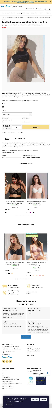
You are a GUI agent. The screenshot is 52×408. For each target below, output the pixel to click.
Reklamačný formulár (7, 389)
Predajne (38, 8)
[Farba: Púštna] (42, 276)
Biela (24, 157)
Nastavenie (9, 404)
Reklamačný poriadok (7, 381)
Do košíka (36, 127)
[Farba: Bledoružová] (39, 276)
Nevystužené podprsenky (29, 155)
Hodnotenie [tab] (20, 138)
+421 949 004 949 (9, 352)
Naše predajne (6, 354)
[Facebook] (3, 361)
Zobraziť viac (26, 337)
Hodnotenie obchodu (26, 301)
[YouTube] (10, 361)
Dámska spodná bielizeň (33, 349)
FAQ (3, 375)
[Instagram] (7, 361)
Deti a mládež (30, 355)
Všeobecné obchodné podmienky (10, 379)
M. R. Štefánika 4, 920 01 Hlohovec (10, 346)
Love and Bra (39, 25)
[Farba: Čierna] (6, 212)
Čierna (32, 157)
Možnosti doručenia (7, 120)
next (49, 193)
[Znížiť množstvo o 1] (13, 127)
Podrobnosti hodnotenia (24, 25)
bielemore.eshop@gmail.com (12, 349)
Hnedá (36, 157)
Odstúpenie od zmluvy (8, 387)
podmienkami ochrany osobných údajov (38, 374)
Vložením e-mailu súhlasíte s (38, 372)
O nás (3, 373)
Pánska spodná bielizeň (33, 351)
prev (3, 193)
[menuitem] (8, 13)
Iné (39, 157)
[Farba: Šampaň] (36, 276)
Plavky (29, 353)
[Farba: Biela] (27, 212)
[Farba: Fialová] (30, 212)
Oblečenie (29, 347)
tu (22, 401)
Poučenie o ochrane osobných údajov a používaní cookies (12, 384)
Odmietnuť (35, 399)
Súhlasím (43, 399)
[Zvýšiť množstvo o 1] (20, 127)
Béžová (28, 157)
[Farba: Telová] (12, 273)
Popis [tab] (7, 138)
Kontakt (4, 371)
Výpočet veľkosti (30, 8)
